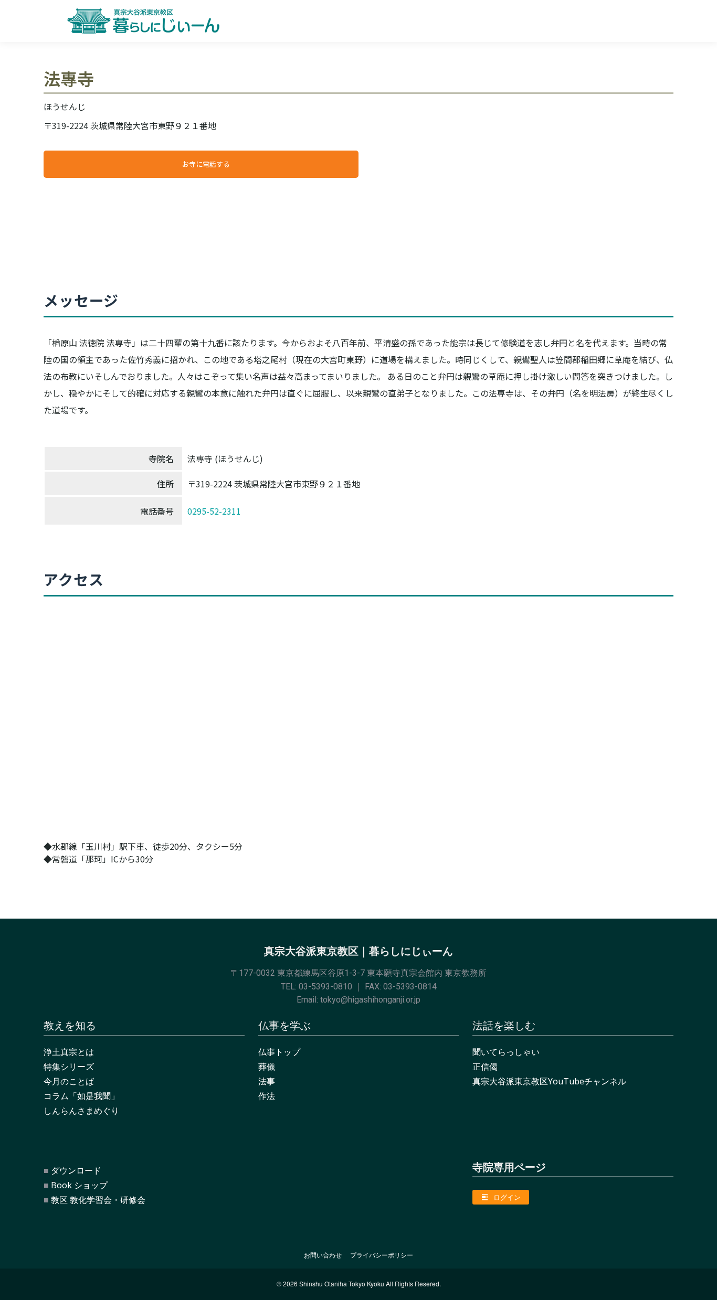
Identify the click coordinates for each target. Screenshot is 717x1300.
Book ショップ (79, 1185)
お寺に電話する (206, 164)
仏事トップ (279, 1052)
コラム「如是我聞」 (81, 1096)
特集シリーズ (69, 1066)
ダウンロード (76, 1170)
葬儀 (266, 1066)
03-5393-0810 (325, 987)
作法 (266, 1096)
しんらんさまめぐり (81, 1110)
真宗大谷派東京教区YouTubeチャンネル (549, 1081)
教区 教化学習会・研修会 (98, 1200)
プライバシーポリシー (381, 1255)
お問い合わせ (323, 1255)
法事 (266, 1081)
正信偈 (485, 1066)
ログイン (507, 1197)
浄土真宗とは (69, 1052)
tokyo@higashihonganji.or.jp (370, 1000)
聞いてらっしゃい (506, 1052)
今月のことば (69, 1081)
